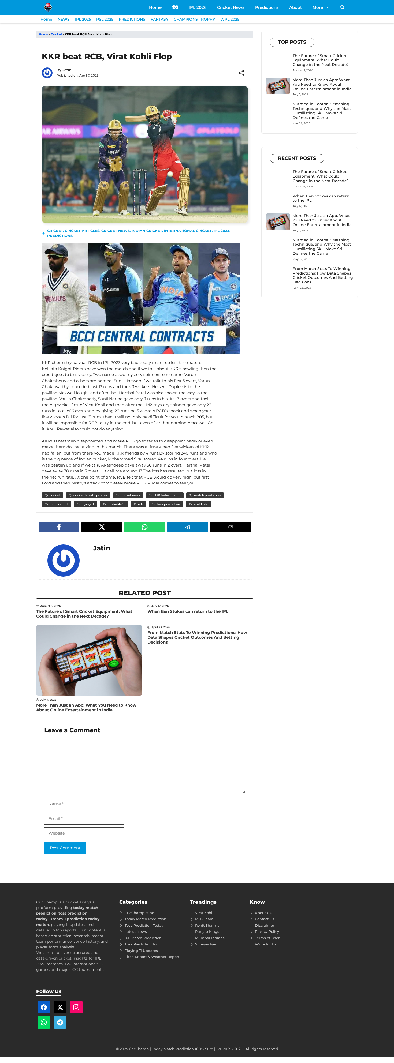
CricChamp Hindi (140, 913)
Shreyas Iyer (206, 944)
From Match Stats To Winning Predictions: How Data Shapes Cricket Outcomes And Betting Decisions (197, 637)
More (318, 7)
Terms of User (267, 938)
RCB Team (204, 919)
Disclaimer (264, 925)
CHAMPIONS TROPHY (194, 19)
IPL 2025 (83, 19)
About (295, 7)
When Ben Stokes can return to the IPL (187, 611)
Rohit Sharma (207, 925)
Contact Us (264, 919)
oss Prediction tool (143, 944)
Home (155, 7)
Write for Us (265, 944)
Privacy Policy (267, 931)
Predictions (266, 7)
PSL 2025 (104, 19)
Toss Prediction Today (144, 925)
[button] (342, 7)
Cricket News (230, 7)
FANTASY (159, 19)
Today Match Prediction (145, 919)
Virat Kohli (204, 913)
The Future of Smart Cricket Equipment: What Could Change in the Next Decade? (84, 614)
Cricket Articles (82, 230)
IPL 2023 (221, 230)
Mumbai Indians (210, 938)
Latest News (136, 931)
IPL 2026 (197, 7)
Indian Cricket (147, 230)
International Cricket (188, 230)
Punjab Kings (207, 931)
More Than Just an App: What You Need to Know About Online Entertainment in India (86, 707)
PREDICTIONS (132, 19)
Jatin (67, 70)
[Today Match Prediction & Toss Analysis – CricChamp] (48, 7)
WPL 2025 (229, 19)
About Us (263, 913)
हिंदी (175, 7)
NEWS (64, 19)
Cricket (56, 34)
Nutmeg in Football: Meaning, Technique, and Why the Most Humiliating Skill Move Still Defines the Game (322, 111)
